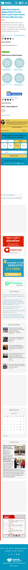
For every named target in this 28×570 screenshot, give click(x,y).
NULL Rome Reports (19, 35)
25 (7, 429)
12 (10, 424)
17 (4, 427)
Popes (3, 36)
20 (14, 427)
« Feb (4, 435)
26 (10, 429)
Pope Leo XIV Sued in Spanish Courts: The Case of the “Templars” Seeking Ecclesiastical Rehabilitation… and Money (17, 330)
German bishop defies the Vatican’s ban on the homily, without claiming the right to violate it (17, 366)
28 (17, 429)
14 (17, 424)
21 (17, 427)
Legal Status (8, 551)
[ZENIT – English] (8, 3)
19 (10, 427)
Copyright (14, 551)
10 (4, 424)
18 (7, 427)
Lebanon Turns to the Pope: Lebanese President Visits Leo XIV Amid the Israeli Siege (8, 461)
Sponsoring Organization (21, 548)
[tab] (8, 516)
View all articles (5, 115)
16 (23, 424)
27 (14, 429)
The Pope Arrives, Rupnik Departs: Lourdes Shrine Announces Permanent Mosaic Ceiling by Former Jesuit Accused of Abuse (14, 316)
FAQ (7, 548)
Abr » (7, 435)
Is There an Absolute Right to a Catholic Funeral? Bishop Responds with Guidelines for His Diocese (17, 347)
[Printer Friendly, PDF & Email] (5, 52)
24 (4, 429)
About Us (2, 548)
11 (7, 424)
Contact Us (20, 551)
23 (23, 427)
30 (23, 429)
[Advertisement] (14, 184)
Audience (11, 548)
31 (4, 432)
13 (14, 424)
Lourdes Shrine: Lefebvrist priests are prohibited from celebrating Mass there (16, 339)
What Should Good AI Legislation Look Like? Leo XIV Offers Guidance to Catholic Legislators (8, 448)
